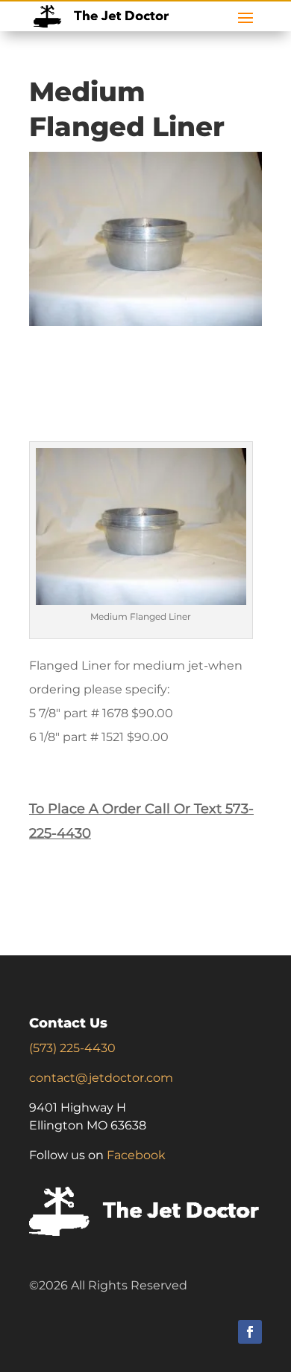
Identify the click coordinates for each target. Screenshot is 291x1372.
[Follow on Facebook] (250, 1332)
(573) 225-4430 (72, 1048)
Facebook (136, 1155)
